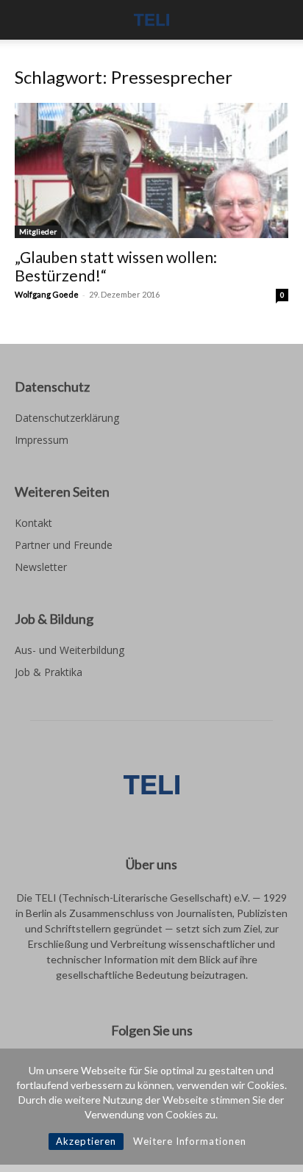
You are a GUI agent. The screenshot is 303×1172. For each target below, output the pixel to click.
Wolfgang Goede (47, 294)
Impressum (41, 440)
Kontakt (33, 523)
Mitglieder (38, 231)
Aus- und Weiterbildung (69, 650)
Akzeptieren (86, 1141)
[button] (25, 20)
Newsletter (41, 567)
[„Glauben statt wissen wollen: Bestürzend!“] (151, 170)
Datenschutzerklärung (67, 418)
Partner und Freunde (64, 545)
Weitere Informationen (189, 1141)
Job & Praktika (48, 672)
